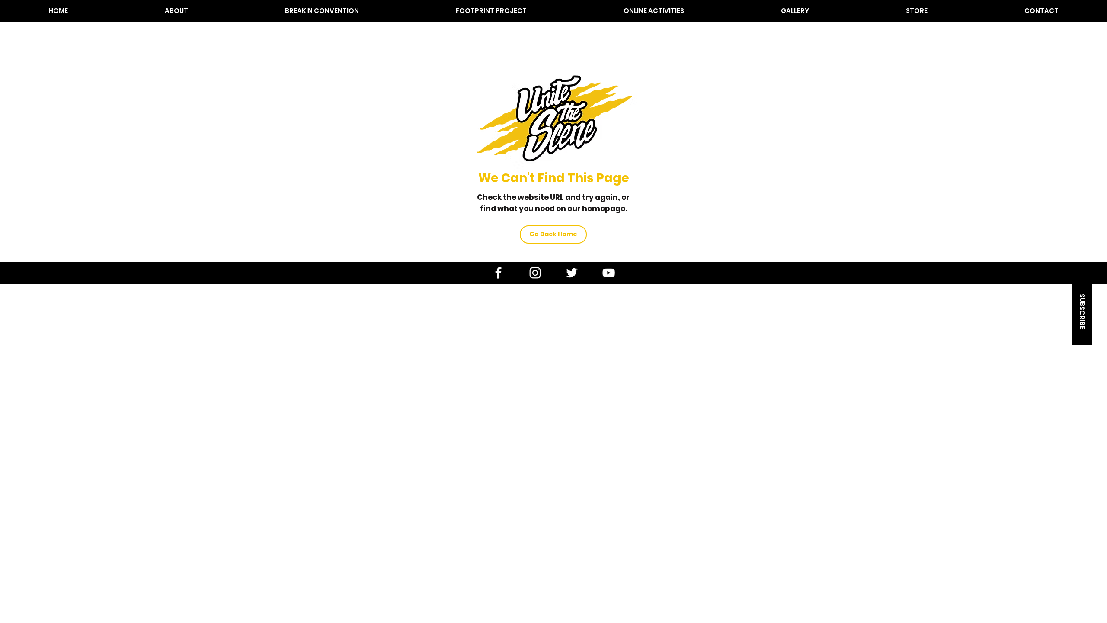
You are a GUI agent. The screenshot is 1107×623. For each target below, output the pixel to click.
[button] (176, 10)
